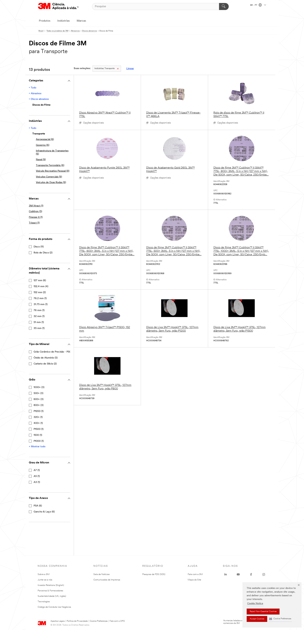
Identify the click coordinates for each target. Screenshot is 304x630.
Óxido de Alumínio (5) (46, 358)
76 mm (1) (39, 310)
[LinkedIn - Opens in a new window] (225, 574)
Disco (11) (39, 246)
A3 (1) (37, 482)
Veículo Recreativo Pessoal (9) (52, 171)
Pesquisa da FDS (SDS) (153, 574)
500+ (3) (38, 393)
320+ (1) (38, 417)
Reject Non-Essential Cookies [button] (263, 611)
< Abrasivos (35, 93)
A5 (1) (37, 476)
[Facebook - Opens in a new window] (251, 574)
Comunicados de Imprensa (106, 580)
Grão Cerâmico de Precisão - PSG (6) (54, 352)
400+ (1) (38, 423)
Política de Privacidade (77, 621)
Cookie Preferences (98, 621)
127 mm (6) (40, 280)
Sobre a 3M (43, 574)
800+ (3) (38, 405)
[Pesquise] (224, 6)
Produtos (44, 21)
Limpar (130, 68)
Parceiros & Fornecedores (50, 591)
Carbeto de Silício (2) (45, 364)
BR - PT (254, 5)
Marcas (81, 21)
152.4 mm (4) (41, 286)
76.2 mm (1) (40, 298)
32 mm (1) (39, 316)
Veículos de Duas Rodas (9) (51, 182)
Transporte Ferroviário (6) (50, 165)
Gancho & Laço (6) (44, 512)
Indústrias (63, 21)
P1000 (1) (39, 441)
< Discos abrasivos (39, 99)
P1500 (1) (38, 429)
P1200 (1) (38, 411)
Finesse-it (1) (36, 217)
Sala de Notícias (101, 574)
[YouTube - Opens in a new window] (238, 574)
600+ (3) (38, 399)
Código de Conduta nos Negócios (54, 607)
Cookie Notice (255, 603)
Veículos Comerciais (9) (49, 177)
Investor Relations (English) (51, 585)
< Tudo (32, 87)
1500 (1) (38, 435)
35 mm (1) (39, 328)
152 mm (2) (40, 292)
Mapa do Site (194, 580)
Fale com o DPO (117, 621)
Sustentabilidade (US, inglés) (52, 596)
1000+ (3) (39, 387)
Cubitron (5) (35, 211)
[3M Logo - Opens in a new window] (58, 6)
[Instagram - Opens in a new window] (263, 574)
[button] (280, 619)
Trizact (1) (34, 223)
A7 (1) (37, 470)
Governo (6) (42, 145)
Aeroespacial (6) (45, 139)
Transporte (104, 68)
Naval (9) (41, 159)
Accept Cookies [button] (257, 619)
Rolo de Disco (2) (43, 252)
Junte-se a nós (45, 580)
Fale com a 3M (195, 574)
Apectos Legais (57, 621)
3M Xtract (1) (36, 206)
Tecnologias (44, 601)
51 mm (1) (39, 322)
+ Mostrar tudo (37, 446)
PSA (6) (38, 506)
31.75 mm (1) (41, 304)
